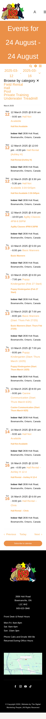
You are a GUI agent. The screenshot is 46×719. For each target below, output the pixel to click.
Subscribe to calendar (23, 543)
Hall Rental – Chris (20, 511)
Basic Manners (18, 256)
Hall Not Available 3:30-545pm (25, 193)
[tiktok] (30, 686)
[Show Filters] (35, 66)
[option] (23, 84)
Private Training (16, 95)
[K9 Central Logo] (12, 3)
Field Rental (13, 84)
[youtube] (25, 686)
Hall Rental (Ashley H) (21, 160)
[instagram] (20, 686)
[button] (23, 89)
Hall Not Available (19, 126)
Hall (7, 88)
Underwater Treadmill (21, 98)
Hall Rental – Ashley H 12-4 (24, 477)
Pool (7, 91)
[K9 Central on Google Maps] (23, 654)
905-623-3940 (23, 608)
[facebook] (15, 686)
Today (23, 534)
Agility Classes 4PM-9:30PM (24, 227)
